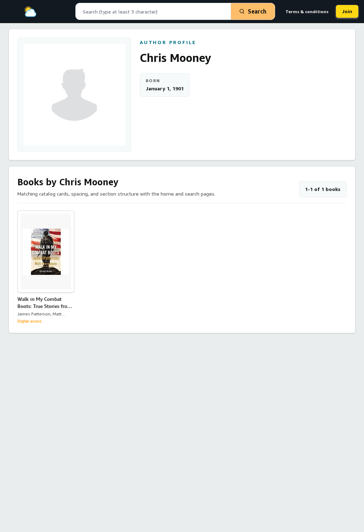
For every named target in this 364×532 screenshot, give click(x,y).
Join (347, 11)
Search (257, 11)
